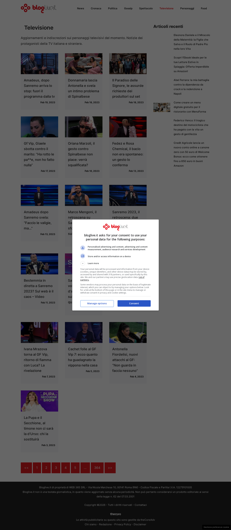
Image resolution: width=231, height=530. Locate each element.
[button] (115, 263)
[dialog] (115, 265)
